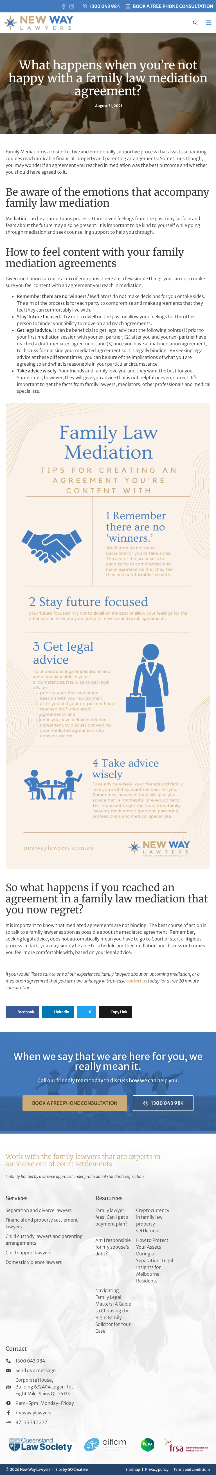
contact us (136, 981)
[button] (208, 22)
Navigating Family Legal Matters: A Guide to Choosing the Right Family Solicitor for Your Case (113, 1311)
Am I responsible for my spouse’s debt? (113, 1247)
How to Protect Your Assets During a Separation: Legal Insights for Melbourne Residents (154, 1260)
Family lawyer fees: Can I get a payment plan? (112, 1217)
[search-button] (195, 24)
